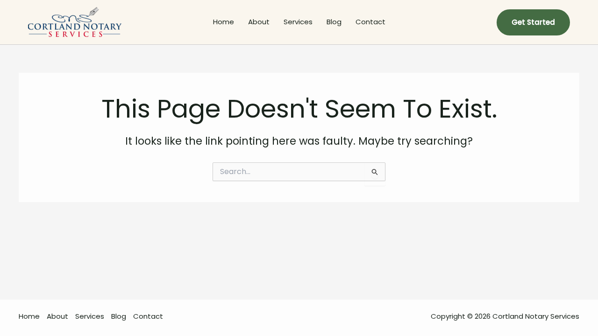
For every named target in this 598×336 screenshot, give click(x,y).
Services (298, 22)
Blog (334, 22)
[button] (533, 22)
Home (223, 22)
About (259, 22)
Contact (370, 22)
